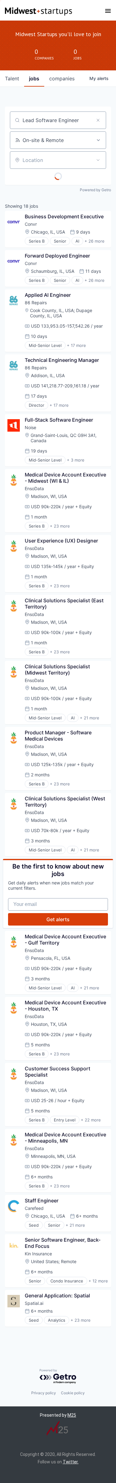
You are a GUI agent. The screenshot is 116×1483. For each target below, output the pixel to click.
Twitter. (71, 1461)
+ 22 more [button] (91, 1119)
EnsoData (34, 488)
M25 (71, 1415)
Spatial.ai (34, 1303)
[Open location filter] (98, 160)
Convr (31, 224)
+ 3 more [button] (75, 459)
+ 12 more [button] (98, 1280)
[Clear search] (98, 120)
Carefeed (34, 1208)
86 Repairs (36, 302)
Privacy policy (43, 1393)
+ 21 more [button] (89, 717)
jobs (34, 78)
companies (62, 78)
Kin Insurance (38, 1253)
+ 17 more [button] (76, 345)
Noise (30, 427)
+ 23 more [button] (60, 526)
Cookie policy (73, 1393)
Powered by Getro (95, 189)
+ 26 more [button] (94, 241)
